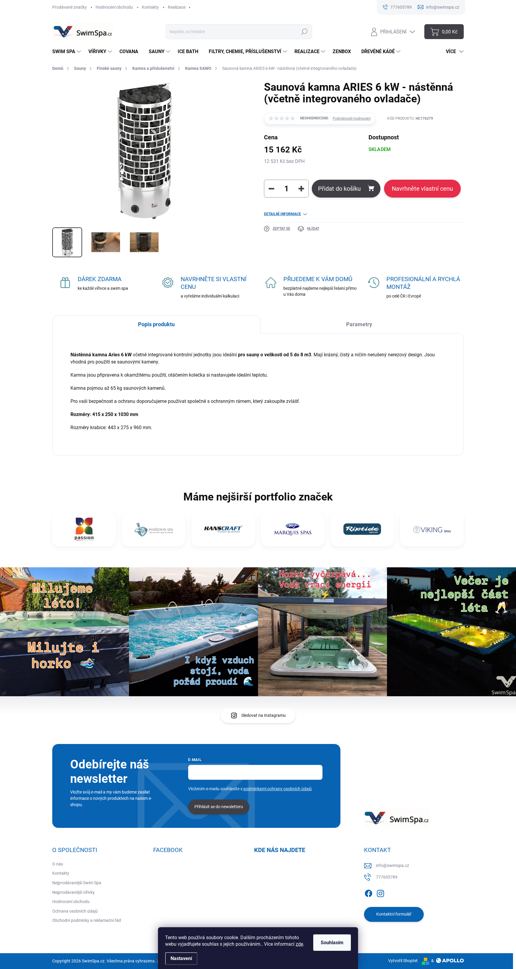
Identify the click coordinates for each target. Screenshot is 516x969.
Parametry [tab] (359, 324)
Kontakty (150, 7)
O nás (57, 864)
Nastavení (181, 958)
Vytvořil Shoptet (403, 960)
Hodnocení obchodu (114, 7)
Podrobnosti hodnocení (352, 118)
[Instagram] (380, 892)
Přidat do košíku (339, 188)
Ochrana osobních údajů (75, 911)
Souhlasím (332, 942)
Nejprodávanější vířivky (73, 892)
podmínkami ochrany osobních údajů (277, 788)
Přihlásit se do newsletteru (218, 806)
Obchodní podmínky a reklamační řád (86, 920)
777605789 (386, 877)
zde (299, 944)
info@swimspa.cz (392, 865)
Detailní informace (282, 214)
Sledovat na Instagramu (263, 715)
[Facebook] (368, 892)
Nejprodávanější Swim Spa (76, 882)
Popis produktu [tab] (156, 324)
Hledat (304, 31)
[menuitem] (67, 52)
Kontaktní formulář (393, 914)
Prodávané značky (69, 7)
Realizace (176, 7)
